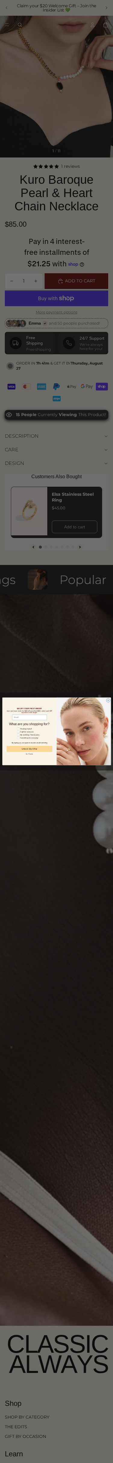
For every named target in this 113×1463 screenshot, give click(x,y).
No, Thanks (29, 754)
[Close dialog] (108, 700)
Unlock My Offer (29, 749)
